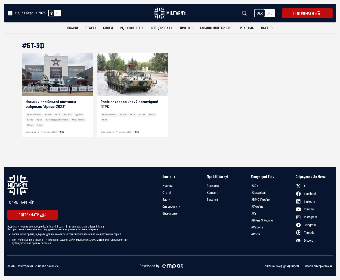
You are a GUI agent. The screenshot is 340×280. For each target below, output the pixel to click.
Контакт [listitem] (212, 192)
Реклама (247, 28)
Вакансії (267, 28)
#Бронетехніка (34, 114)
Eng (269, 13)
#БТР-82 (68, 114)
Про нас (186, 28)
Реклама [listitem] (213, 186)
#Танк (40, 125)
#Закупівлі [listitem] (258, 192)
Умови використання (318, 266)
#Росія (30, 125)
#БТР (57, 114)
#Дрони (79, 114)
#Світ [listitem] (255, 213)
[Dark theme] (57, 13)
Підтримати (303, 13)
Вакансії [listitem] (212, 199)
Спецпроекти (162, 28)
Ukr (260, 13)
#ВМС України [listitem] (260, 199)
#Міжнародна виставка (57, 119)
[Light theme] (51, 13)
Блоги (108, 28)
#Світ (104, 119)
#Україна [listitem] (257, 206)
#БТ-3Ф (48, 114)
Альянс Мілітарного (216, 28)
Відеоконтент (131, 28)
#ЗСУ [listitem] (254, 186)
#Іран (39, 119)
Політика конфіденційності (281, 266)
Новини (72, 28)
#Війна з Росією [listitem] (262, 220)
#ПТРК (142, 114)
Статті (90, 28)
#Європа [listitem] (257, 227)
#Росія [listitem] (255, 234)
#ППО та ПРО (78, 119)
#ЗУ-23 (30, 119)
